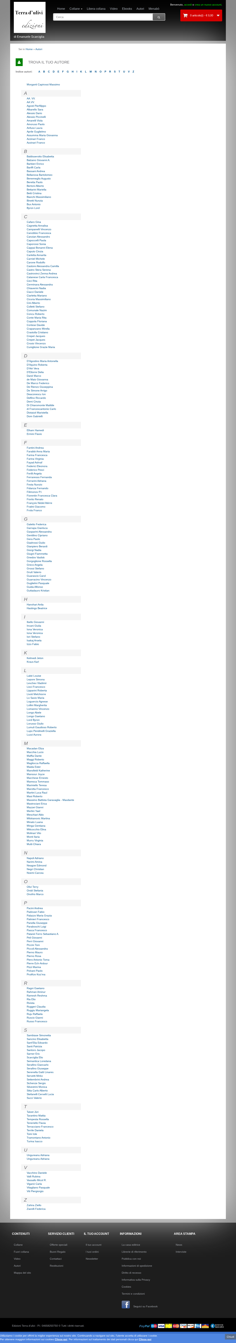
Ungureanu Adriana (38, 1155)
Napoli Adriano (35, 858)
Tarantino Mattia (36, 1115)
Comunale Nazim (37, 310)
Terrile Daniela (35, 1130)
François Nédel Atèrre (39, 502)
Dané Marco (34, 375)
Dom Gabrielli (35, 416)
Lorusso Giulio (35, 723)
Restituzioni (56, 1265)
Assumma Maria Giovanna (42, 135)
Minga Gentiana (36, 825)
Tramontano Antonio (38, 1137)
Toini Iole (32, 1133)
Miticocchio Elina (36, 829)
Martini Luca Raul (37, 792)
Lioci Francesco (36, 686)
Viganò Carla (34, 1183)
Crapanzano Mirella (38, 328)
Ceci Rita (32, 280)
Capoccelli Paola (36, 240)
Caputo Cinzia (35, 251)
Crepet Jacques (36, 336)
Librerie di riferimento (134, 1251)
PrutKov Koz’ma (36, 974)
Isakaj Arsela (34, 640)
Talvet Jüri (33, 1111)
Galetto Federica (36, 524)
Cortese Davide (36, 325)
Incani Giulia (34, 625)
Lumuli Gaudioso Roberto (42, 727)
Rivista (30, 1002)
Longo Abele (34, 712)
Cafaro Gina (34, 221)
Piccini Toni (33, 944)
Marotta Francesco (38, 788)
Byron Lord (33, 207)
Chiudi (230, 1336)
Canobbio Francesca (39, 233)
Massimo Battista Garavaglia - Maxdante (50, 799)
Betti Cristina (34, 193)
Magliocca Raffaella (38, 763)
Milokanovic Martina (38, 818)
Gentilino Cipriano (37, 535)
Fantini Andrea (35, 447)
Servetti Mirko (35, 1075)
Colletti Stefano (35, 306)
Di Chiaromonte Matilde (40, 405)
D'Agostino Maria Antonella (42, 361)
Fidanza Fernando (37, 488)
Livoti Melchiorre (36, 694)
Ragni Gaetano (35, 988)
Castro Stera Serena (39, 269)
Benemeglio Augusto (39, 178)
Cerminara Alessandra (40, 284)
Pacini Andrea (35, 908)
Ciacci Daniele (35, 291)
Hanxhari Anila (35, 604)
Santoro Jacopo (36, 1050)
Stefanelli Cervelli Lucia (40, 1094)
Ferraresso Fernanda (39, 477)
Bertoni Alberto (35, 185)
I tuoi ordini (92, 1251)
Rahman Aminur (36, 991)
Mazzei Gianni (35, 807)
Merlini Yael (33, 811)
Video (114, 8)
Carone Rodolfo (36, 262)
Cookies (126, 1286)
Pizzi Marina (34, 967)
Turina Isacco (34, 1141)
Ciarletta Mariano (37, 295)
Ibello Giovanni (35, 622)
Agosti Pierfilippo (36, 105)
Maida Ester (34, 766)
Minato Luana (35, 822)
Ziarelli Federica (36, 1208)
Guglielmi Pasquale (38, 583)
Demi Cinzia (34, 401)
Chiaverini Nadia (36, 288)
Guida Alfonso (35, 586)
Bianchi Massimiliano (39, 196)
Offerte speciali (58, 1244)
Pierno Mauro (35, 952)
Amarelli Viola (35, 120)
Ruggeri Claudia (36, 1006)
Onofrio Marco (35, 894)
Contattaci (56, 1258)
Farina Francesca (37, 455)
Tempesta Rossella (38, 1119)
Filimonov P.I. (34, 491)
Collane (75, 8)
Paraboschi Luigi (36, 926)
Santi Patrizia (34, 1046)
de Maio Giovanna (37, 379)
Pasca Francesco (37, 930)
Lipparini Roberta (37, 690)
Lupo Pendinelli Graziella (41, 730)
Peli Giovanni (34, 937)
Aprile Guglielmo (36, 131)
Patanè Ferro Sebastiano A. (43, 933)
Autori (140, 8)
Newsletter (92, 1258)
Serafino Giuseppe (37, 1068)
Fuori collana (21, 1251)
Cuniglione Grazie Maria (41, 347)
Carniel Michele (36, 258)
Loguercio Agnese (37, 701)
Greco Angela (35, 564)
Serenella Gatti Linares (40, 1072)
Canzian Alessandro (38, 236)
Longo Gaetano (36, 716)
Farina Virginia (35, 458)
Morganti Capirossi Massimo (43, 84)
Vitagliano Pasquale (38, 1187)
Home (61, 8)
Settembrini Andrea (38, 1079)
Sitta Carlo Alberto (37, 1090)
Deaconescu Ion (36, 394)
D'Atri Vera (33, 368)
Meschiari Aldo (35, 814)
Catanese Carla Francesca (42, 277)
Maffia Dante (34, 755)
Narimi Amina (34, 861)
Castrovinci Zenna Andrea (42, 273)
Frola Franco (34, 510)
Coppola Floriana (37, 321)
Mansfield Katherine (38, 770)
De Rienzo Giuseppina (40, 386)
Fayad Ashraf (34, 462)
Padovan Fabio (35, 911)
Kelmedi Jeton (35, 658)
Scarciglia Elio (35, 1057)
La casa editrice (131, 1244)
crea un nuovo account (208, 4)
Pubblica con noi (131, 1258)
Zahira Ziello (34, 1205)
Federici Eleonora (37, 466)
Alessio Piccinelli (36, 116)
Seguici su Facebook (145, 1306)
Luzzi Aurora (34, 734)
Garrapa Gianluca (37, 527)
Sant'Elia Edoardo (37, 1042)
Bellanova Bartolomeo (39, 174)
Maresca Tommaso (38, 781)
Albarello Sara (35, 109)
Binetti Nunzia (35, 200)
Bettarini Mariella (36, 189)
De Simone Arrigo (37, 390)
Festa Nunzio (34, 484)
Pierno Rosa (34, 956)
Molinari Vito (34, 833)
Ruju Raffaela (35, 1013)
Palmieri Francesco (38, 919)
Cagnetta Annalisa (37, 225)
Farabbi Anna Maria (38, 451)
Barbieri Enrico (35, 163)
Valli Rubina (33, 1176)
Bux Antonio (34, 204)
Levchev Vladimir (37, 683)
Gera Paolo (33, 539)
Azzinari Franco (36, 138)
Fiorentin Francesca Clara (42, 495)
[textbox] (109, 17)
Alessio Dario (34, 113)
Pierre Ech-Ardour (37, 963)
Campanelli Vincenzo (39, 229)
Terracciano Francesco (40, 1126)
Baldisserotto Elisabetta (40, 156)
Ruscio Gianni (35, 1017)
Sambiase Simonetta (39, 1035)
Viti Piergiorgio (35, 1191)
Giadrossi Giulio (36, 542)
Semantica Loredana (39, 1061)
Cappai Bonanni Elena (40, 247)
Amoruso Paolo (36, 124)
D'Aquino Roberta (37, 364)
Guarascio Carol (36, 575)
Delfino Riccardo (36, 397)
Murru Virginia (35, 840)
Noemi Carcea (35, 872)
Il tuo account (93, 1244)
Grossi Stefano (35, 568)
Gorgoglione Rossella (39, 561)
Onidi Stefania (35, 890)
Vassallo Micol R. (36, 1180)
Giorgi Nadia (34, 550)
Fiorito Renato (35, 499)
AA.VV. (31, 102)
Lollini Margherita (37, 705)
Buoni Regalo (57, 1251)
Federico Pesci (35, 469)
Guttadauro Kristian (38, 590)
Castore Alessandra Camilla (43, 266)
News (179, 1244)
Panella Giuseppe (37, 922)
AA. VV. (31, 98)
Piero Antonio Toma (38, 959)
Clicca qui (61, 1339)
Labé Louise (34, 675)
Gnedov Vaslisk (36, 557)
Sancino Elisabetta (37, 1039)
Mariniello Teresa (37, 785)
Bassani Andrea (36, 171)
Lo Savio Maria (35, 697)
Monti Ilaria (33, 836)
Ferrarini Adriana (36, 480)
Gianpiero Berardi (37, 546)
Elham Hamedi (35, 430)
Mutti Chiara (34, 844)
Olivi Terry (32, 886)
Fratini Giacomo (36, 506)
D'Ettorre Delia (35, 372)
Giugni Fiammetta (37, 553)
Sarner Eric (33, 1053)
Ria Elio (31, 999)
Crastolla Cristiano (37, 332)
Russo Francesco (37, 1021)
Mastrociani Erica (37, 803)
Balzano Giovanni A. (38, 160)
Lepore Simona (36, 679)
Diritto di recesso (131, 1272)
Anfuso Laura (34, 127)
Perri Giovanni (35, 941)
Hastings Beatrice (37, 608)
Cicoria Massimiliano (39, 299)
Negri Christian (35, 869)
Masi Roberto (34, 796)
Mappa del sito (22, 1272)
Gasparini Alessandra (39, 531)
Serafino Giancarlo (37, 1064)
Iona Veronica (35, 629)
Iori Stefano (33, 636)
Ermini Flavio (34, 433)
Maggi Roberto (35, 759)
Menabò (154, 8)
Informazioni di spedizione (137, 1265)
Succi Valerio (34, 1097)
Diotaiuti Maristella (37, 412)
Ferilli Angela (34, 473)
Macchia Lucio (35, 752)
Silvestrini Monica (37, 1086)
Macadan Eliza (35, 748)
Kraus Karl (33, 661)
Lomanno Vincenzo (38, 708)
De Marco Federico (38, 383)
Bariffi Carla (33, 167)
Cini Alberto (33, 302)
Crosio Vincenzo (36, 343)
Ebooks (127, 8)
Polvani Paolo (35, 970)
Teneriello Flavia (36, 1122)
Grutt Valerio (34, 572)
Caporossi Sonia (36, 244)
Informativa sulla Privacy (136, 1279)
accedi (188, 4)
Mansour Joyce (36, 774)
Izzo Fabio (33, 644)
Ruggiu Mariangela (38, 1010)
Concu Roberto (35, 313)
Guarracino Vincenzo (39, 579)
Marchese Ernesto (37, 777)
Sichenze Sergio (36, 1083)
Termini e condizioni (133, 1293)
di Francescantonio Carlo (41, 408)
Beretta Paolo (35, 182)
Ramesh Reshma (37, 995)
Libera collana (96, 8)
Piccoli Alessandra (37, 948)
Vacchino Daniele (37, 1172)
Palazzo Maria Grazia (39, 915)
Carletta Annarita (36, 255)
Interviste (181, 1251)
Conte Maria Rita (36, 317)
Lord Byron (33, 719)
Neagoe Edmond (36, 865)
